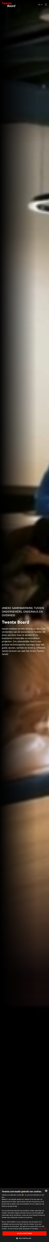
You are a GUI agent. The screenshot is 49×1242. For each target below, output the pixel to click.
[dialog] (24, 1215)
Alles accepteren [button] (24, 1233)
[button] (24, 1238)
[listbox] (46, 1191)
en (42, 5)
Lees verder (43, 1228)
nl (39, 5)
